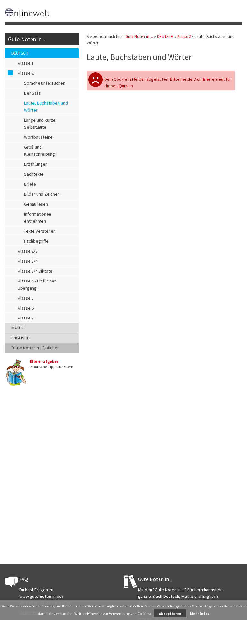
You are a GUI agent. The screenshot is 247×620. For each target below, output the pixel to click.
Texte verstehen (40, 231)
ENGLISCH (20, 338)
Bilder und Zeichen (42, 194)
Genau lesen (36, 204)
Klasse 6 (26, 308)
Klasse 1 (26, 63)
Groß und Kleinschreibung (39, 150)
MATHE (17, 328)
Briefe (30, 184)
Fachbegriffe (36, 241)
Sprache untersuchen (44, 83)
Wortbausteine (38, 137)
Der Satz (32, 93)
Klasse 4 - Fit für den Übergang (37, 284)
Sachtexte (34, 174)
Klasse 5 (26, 298)
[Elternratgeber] (16, 385)
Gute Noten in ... (27, 39)
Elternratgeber (44, 361)
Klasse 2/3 (28, 251)
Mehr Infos (199, 613)
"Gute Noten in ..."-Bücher (35, 348)
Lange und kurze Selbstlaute (40, 123)
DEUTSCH (19, 53)
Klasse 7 (26, 318)
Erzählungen (36, 164)
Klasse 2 (26, 73)
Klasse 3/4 (28, 261)
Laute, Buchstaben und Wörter (46, 106)
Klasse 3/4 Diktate (35, 271)
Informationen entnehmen (37, 217)
